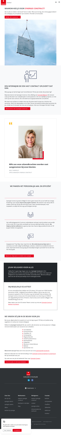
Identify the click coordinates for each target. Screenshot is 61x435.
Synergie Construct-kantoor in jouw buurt (44, 353)
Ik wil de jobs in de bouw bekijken (16, 362)
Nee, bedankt (7, 430)
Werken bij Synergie (10, 410)
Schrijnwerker (48, 401)
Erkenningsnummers (47, 421)
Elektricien (47, 410)
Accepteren (17, 430)
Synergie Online (35, 406)
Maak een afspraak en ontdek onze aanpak (18, 256)
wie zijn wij (7, 398)
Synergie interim (9, 401)
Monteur (47, 413)
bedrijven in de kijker (23, 403)
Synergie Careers (35, 358)
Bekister (47, 398)
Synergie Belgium (42, 95)
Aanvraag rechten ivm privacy (40, 424)
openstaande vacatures (42, 351)
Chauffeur (47, 404)
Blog (19, 406)
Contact (33, 403)
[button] (58, 2)
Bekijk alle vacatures (12, 17)
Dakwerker (47, 407)
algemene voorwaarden (36, 421)
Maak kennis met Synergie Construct (17, 108)
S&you (6, 407)
